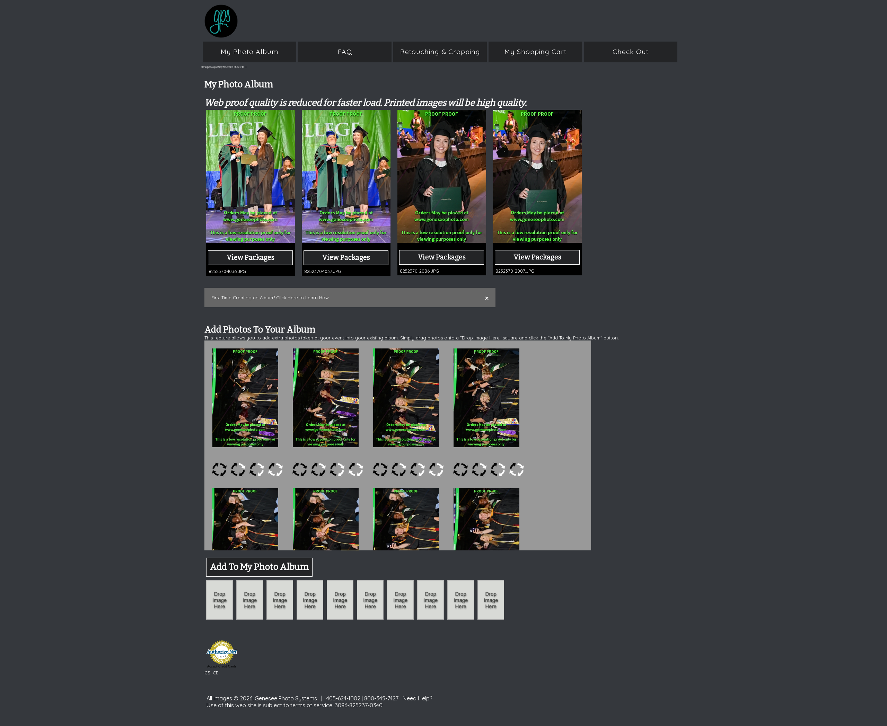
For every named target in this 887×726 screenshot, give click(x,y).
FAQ (345, 51)
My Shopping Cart (535, 51)
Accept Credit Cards (222, 666)
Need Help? (417, 698)
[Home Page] (339, 34)
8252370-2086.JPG (419, 271)
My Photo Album (250, 51)
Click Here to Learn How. (303, 297)
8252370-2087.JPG (514, 271)
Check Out (631, 51)
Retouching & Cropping (440, 51)
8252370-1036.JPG (227, 271)
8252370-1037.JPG (322, 271)
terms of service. (311, 705)
